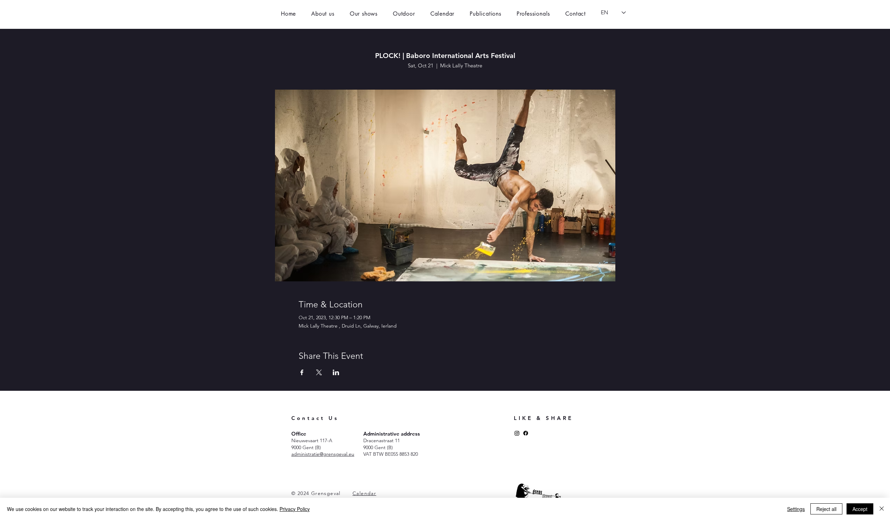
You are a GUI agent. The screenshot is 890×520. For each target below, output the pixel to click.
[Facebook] (526, 433)
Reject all (826, 508)
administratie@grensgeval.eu (322, 454)
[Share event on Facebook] (302, 372)
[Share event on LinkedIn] (336, 372)
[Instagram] (517, 433)
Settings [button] (796, 508)
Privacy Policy (295, 508)
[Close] (881, 508)
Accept (859, 508)
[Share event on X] (319, 372)
